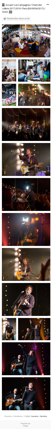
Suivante (34, 416)
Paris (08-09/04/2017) (33, 8)
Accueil (9, 4)
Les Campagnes (22, 4)
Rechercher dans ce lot (18, 18)
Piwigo (25, 426)
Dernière (43, 416)
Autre (5, 11)
